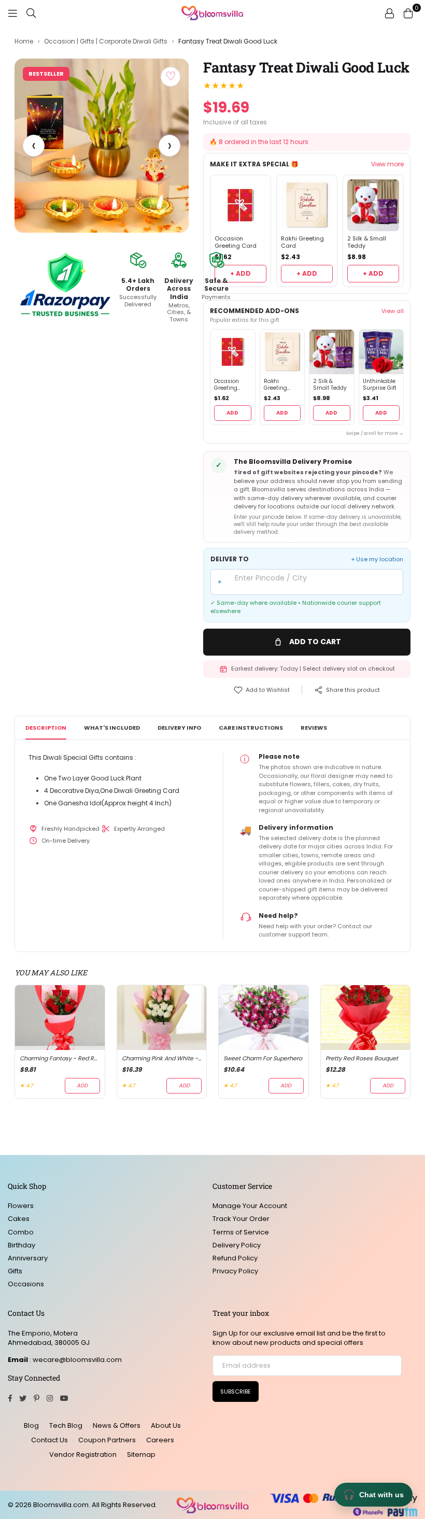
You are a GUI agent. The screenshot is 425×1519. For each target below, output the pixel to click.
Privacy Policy (235, 1271)
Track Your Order (241, 1219)
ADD (232, 413)
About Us (166, 1425)
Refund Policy (235, 1258)
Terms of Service (240, 1232)
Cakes (19, 1219)
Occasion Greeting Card (236, 242)
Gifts (15, 1271)
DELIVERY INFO (179, 727)
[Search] (31, 13)
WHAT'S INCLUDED (112, 727)
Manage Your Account (249, 1206)
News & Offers (116, 1425)
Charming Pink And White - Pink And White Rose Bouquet (162, 1058)
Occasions (26, 1284)
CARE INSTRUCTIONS (251, 727)
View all (392, 311)
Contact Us (49, 1440)
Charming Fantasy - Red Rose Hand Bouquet (60, 1058)
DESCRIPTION (45, 727)
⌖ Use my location (377, 559)
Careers (160, 1440)
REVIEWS (314, 727)
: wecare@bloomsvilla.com (75, 1360)
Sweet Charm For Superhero (262, 1058)
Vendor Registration (83, 1454)
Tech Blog (65, 1425)
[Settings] (389, 13)
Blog (31, 1425)
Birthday (21, 1245)
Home (24, 41)
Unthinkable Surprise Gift (379, 385)
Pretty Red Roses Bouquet (361, 1058)
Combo (21, 1232)
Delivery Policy (236, 1245)
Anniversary (28, 1258)
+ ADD (240, 273)
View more (387, 164)
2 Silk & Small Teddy (366, 242)
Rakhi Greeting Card (302, 242)
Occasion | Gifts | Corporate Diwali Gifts (105, 41)
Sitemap (141, 1454)
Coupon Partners (107, 1440)
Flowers (21, 1206)
